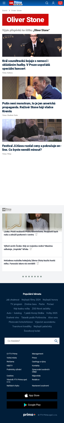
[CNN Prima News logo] (15, 3)
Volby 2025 (51, 313)
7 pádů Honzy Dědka (34, 313)
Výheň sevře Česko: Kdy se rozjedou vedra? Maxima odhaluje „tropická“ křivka (28, 247)
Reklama (10, 361)
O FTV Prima (12, 354)
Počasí (50, 304)
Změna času (30, 304)
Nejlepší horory (50, 299)
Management (37, 354)
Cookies (10, 376)
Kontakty (35, 365)
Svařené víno (12, 317)
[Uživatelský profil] (53, 3)
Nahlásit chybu (13, 386)
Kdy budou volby (22, 308)
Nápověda (36, 376)
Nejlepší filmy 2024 (31, 299)
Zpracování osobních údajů (41, 370)
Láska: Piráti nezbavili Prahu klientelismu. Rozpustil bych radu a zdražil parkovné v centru (31, 233)
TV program (16, 304)
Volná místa (12, 358)
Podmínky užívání (14, 369)
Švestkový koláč (32, 331)
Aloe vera (53, 317)
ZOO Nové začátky (41, 308)
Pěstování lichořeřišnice (21, 322)
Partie (42, 304)
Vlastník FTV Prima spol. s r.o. (17, 380)
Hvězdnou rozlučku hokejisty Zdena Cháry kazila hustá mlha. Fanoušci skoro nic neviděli (29, 262)
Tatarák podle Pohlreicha (33, 317)
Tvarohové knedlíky (21, 326)
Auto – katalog (14, 313)
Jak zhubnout (12, 299)
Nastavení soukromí (40, 386)
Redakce (35, 379)
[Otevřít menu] (4, 3)
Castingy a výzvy (39, 361)
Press (34, 358)
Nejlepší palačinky (43, 326)
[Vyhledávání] (47, 3)
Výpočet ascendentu (45, 322)
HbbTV (10, 365)
